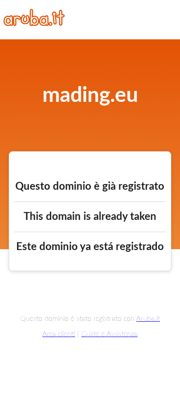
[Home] (34, 23)
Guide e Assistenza (109, 333)
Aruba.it (148, 318)
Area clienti (58, 333)
